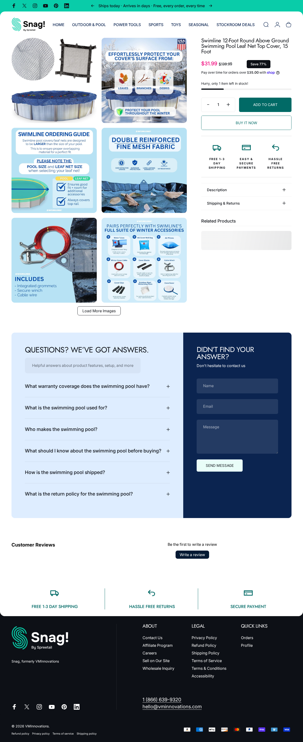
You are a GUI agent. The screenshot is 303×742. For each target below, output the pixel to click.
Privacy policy (41, 733)
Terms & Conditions (209, 668)
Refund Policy (204, 645)
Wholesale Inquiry (158, 668)
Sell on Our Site (156, 660)
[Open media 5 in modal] (54, 260)
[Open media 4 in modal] (144, 170)
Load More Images (99, 310)
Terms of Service (207, 660)
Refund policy (20, 733)
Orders (247, 637)
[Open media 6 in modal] (144, 260)
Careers (150, 653)
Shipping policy (87, 733)
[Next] (210, 5)
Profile (247, 645)
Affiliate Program (158, 645)
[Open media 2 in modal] (144, 80)
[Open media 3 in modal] (54, 170)
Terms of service (63, 733)
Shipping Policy (205, 653)
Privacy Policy (204, 637)
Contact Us (152, 637)
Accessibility (203, 676)
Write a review (192, 554)
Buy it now (246, 123)
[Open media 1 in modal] (54, 80)
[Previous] (92, 5)
